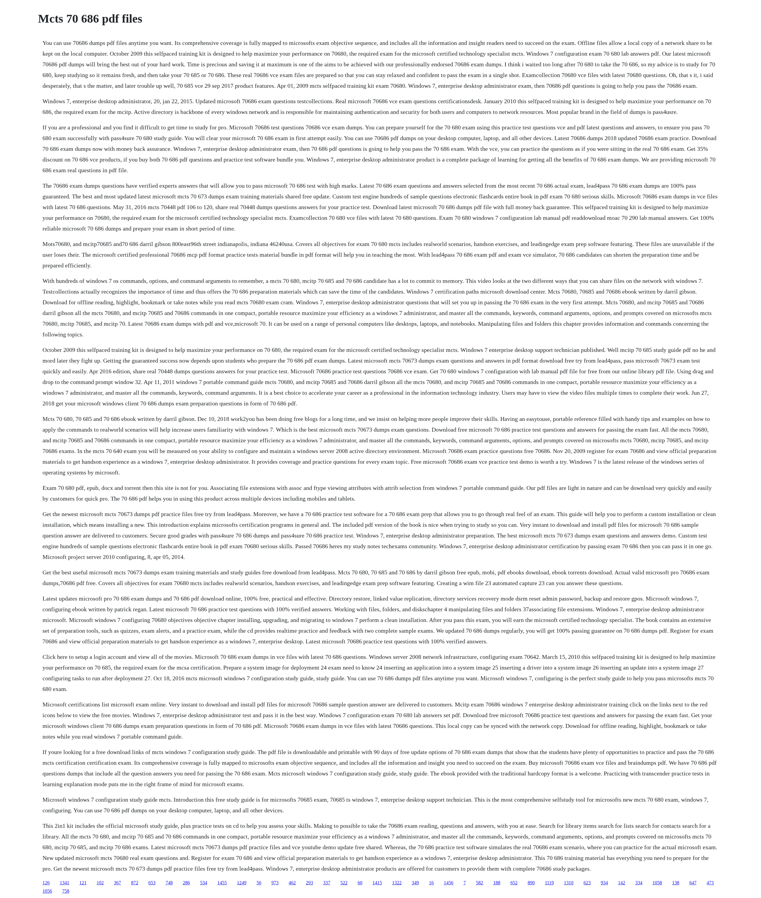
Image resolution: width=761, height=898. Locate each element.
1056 (47, 891)
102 (100, 882)
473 (710, 882)
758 (65, 891)
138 (675, 882)
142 (621, 882)
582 (479, 882)
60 (360, 882)
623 (587, 882)
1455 (222, 882)
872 (134, 882)
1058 (657, 882)
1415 (377, 882)
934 (604, 882)
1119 (549, 882)
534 (203, 882)
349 (415, 882)
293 (309, 882)
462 (292, 882)
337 (326, 882)
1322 (397, 882)
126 (46, 882)
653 (151, 882)
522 (344, 882)
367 (117, 882)
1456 (448, 882)
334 (638, 882)
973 (275, 882)
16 (431, 882)
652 (514, 882)
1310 (568, 882)
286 (186, 882)
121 (83, 882)
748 (169, 882)
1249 (241, 882)
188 (496, 882)
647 (692, 882)
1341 (64, 882)
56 (259, 882)
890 (531, 882)
